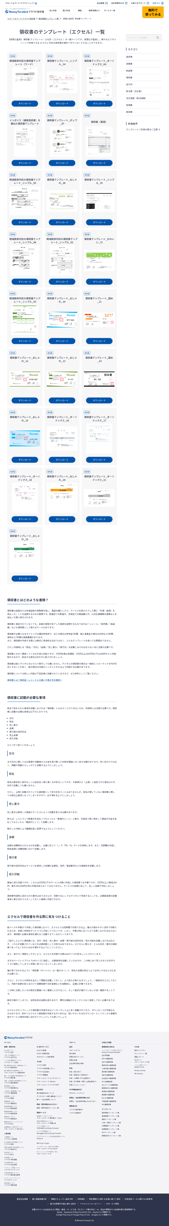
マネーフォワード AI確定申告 (14, 1072)
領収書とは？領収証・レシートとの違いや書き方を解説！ (34, 680)
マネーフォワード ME (141, 1061)
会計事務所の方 (117, 3)
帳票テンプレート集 (109, 1119)
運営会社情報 (22, 1199)
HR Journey (138, 1073)
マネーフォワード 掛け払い (14, 1128)
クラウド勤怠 (13, 1143)
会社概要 (100, 3)
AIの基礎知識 (106, 1104)
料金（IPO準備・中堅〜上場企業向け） (83, 1081)
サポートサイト (74, 1050)
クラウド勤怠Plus (14, 1148)
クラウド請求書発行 (15, 1082)
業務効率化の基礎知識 (110, 1088)
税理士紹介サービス (76, 1057)
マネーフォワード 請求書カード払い (49, 1117)
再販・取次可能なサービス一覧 (48, 1108)
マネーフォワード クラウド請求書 (21, 18)
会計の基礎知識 (107, 1062)
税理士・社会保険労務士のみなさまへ (82, 1101)
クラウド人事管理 (10, 1138)
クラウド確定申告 (15, 1067)
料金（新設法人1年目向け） (79, 1075)
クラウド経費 (9, 1097)
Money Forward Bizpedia (112, 1051)
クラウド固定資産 (10, 1107)
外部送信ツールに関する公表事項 (138, 1199)
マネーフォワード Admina (46, 1081)
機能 (80, 10)
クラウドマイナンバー (12, 1169)
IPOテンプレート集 (109, 1132)
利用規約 (81, 1199)
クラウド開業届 (42, 1075)
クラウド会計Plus (12, 1056)
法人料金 (53, 10)
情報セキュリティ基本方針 (62, 1199)
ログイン (156, 3)
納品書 (129, 70)
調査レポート (139, 1057)
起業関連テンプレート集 (110, 1129)
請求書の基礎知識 (108, 1072)
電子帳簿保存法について (45, 1093)
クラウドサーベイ (12, 1179)
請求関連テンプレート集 (48, 18)
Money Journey (139, 1070)
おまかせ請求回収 (43, 1053)
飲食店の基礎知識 (108, 1091)
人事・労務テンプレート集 (111, 1123)
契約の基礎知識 (107, 1075)
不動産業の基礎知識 (109, 1101)
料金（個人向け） (75, 1072)
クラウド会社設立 (43, 1072)
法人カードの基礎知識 (110, 1085)
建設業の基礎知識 (108, 1095)
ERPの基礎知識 (107, 1059)
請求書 (129, 56)
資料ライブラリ (139, 1050)
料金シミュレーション (77, 1085)
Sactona (51, 1137)
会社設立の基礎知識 (109, 1078)
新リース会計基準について (46, 1099)
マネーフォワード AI (47, 1153)
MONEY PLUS (140, 1066)
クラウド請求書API (76, 1109)
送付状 (129, 84)
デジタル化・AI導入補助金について (49, 1096)
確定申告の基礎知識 (109, 1065)
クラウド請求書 (15, 1077)
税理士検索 (73, 1060)
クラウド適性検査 (10, 1184)
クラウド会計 (9, 1051)
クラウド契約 (41, 1065)
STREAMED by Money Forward (48, 1127)
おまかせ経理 (41, 1050)
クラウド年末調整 (10, 1159)
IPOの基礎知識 (107, 1082)
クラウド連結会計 (10, 1118)
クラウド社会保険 (10, 1164)
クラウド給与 (9, 1153)
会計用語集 (106, 1055)
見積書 (129, 63)
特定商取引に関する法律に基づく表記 (104, 1199)
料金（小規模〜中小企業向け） (80, 1078)
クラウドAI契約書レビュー (46, 1068)
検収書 (129, 111)
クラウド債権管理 (12, 1092)
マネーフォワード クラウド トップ (19, 3)
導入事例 (72, 1053)
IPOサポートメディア (76, 1093)
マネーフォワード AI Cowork (48, 1148)
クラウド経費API (75, 1113)
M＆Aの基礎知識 (107, 1098)
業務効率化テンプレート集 (111, 1136)
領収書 (129, 77)
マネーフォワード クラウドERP (48, 1085)
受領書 (129, 105)
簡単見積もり (94, 10)
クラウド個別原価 (10, 1113)
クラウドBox (13, 1123)
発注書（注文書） (134, 91)
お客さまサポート (138, 3)
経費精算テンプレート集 (110, 1116)
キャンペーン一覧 (140, 1053)
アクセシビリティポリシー (91, 1204)
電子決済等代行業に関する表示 (63, 1204)
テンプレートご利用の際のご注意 (142, 129)
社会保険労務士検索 (76, 1063)
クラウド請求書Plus (11, 1087)
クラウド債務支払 (10, 1102)
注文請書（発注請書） (136, 98)
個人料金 (66, 10)
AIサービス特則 (112, 1204)
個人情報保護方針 (39, 1199)
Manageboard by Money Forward (49, 1132)
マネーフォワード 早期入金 (46, 1122)
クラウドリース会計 (12, 1061)
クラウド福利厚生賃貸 (12, 1174)
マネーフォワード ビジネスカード (49, 1078)
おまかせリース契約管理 (45, 1057)
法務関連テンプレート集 (110, 1126)
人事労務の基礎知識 (109, 1068)
